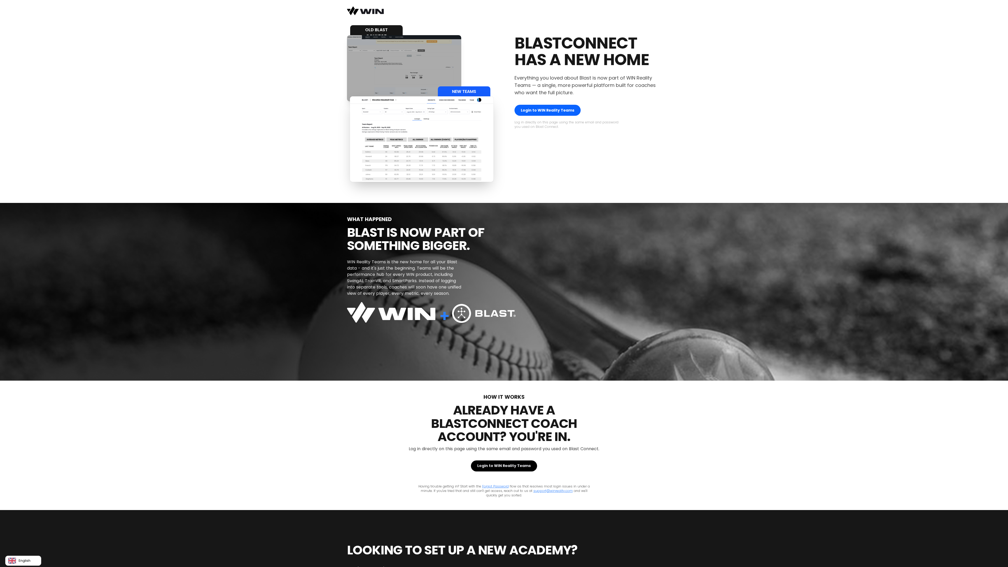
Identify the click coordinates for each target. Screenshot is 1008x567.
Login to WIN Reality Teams (547, 110)
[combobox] (23, 561)
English (24, 560)
